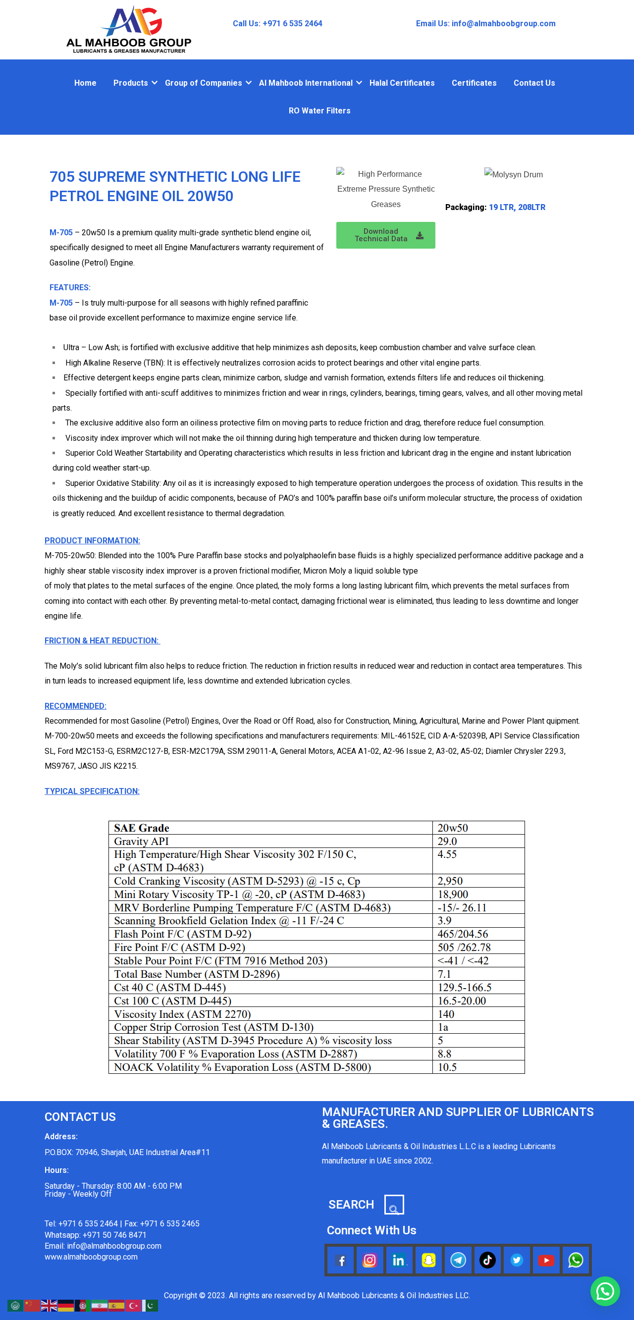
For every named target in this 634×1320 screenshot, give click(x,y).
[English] (49, 1305)
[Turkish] (133, 1305)
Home (85, 83)
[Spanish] (116, 1305)
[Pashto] (83, 1305)
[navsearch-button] (394, 1204)
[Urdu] (150, 1305)
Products (130, 83)
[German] (66, 1305)
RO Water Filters (320, 110)
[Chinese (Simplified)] (32, 1305)
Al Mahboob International (306, 83)
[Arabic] (15, 1305)
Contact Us (534, 83)
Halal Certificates (402, 83)
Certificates (474, 83)
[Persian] (100, 1305)
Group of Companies (203, 83)
